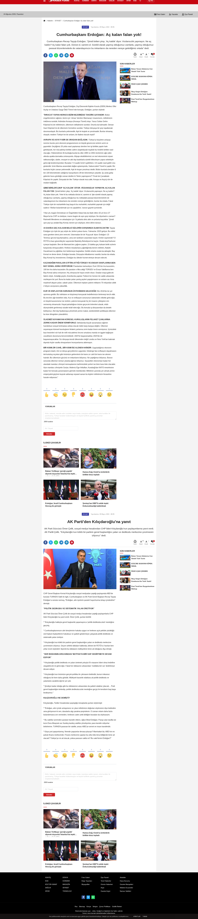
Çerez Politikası (104, 906)
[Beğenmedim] (73, 391)
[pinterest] (72, 55)
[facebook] (45, 55)
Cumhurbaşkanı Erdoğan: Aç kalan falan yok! (78, 21)
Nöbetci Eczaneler (126, 888)
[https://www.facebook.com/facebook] (83, 897)
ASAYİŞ (48, 877)
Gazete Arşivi (105, 891)
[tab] (50, 406)
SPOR (47, 891)
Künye (89, 906)
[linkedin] (67, 55)
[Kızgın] (82, 391)
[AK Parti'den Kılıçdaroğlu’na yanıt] (79, 569)
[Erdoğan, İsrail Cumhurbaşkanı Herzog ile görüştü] (61, 490)
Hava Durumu (125, 881)
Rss (76, 906)
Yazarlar (174, 14)
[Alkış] (55, 391)
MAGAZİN (66, 884)
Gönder (49, 434)
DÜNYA (65, 877)
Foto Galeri (160, 14)
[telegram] (61, 55)
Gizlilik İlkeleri (117, 906)
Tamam (145, 916)
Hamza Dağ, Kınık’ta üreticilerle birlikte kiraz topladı (96, 473)
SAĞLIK (48, 888)
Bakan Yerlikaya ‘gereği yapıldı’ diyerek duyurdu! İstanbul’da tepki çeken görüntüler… (60, 472)
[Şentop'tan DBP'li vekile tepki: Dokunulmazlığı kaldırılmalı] (98, 490)
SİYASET (58, 21)
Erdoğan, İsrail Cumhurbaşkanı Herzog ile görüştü (58, 504)
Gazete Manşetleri (126, 884)
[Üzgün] (109, 391)
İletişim (95, 906)
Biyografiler (86, 884)
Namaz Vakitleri (125, 891)
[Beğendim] (46, 391)
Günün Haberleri (107, 884)
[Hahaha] (91, 391)
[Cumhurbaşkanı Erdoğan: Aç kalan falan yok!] (79, 82)
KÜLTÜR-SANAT (51, 884)
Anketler (123, 877)
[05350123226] (93, 897)
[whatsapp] (56, 55)
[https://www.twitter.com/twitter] (88, 897)
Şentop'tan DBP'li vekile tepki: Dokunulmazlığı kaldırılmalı (96, 504)
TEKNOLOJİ (67, 891)
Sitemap (82, 906)
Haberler (50, 21)
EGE (46, 881)
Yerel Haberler (106, 881)
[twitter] (51, 55)
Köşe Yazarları (87, 881)
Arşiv (102, 888)
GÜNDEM (66, 881)
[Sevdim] (64, 391)
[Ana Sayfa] (44, 21)
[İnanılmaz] (100, 391)
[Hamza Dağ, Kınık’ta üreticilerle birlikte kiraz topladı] (98, 458)
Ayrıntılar (136, 916)
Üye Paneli (188, 14)
